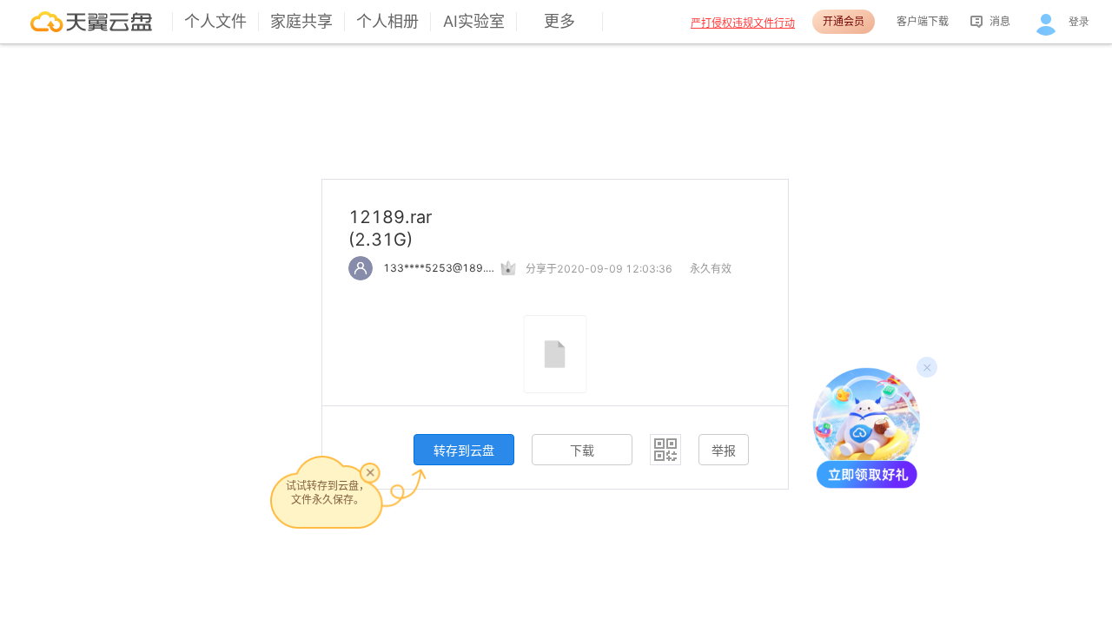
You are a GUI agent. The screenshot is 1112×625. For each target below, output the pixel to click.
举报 (724, 450)
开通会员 (843, 21)
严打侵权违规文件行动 (743, 23)
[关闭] (370, 472)
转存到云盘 (464, 450)
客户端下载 (923, 21)
